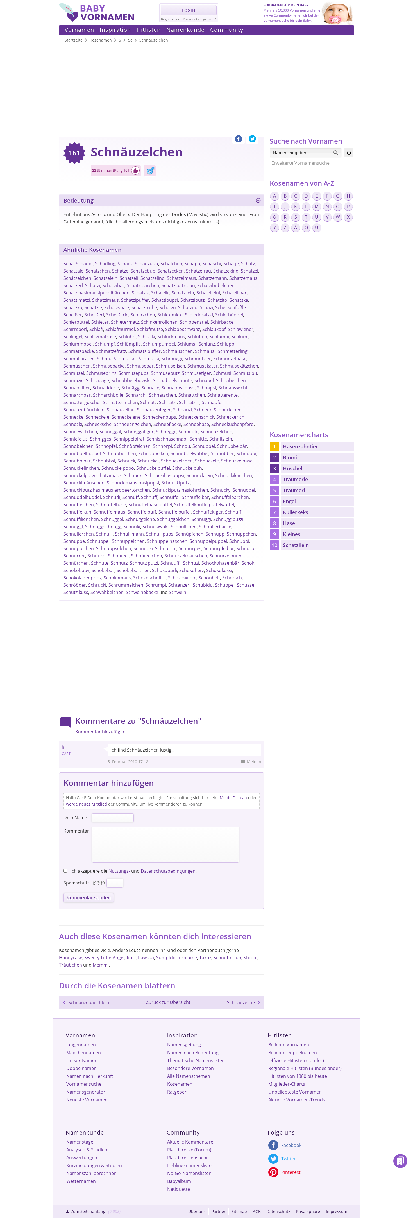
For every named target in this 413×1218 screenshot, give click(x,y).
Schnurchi (165, 548)
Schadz (125, 263)
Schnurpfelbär (219, 548)
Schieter (100, 322)
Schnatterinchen (120, 402)
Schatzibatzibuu (178, 285)
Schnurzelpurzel (227, 556)
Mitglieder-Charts (286, 1084)
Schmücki (149, 358)
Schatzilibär (234, 293)
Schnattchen (191, 395)
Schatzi (92, 285)
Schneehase (196, 424)
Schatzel (249, 271)
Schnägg (130, 388)
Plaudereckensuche (188, 1158)
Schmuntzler (197, 358)
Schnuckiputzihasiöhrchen (180, 490)
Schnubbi (246, 453)
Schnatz (148, 402)
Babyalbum (179, 1181)
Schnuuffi (170, 563)
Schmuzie (73, 380)
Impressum (336, 1211)
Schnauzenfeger (154, 410)
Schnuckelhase (237, 461)
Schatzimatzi (76, 300)
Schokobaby (76, 570)
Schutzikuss (75, 592)
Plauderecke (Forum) (189, 1150)
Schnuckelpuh (187, 468)
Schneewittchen (80, 431)
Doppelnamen (81, 1068)
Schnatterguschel (82, 402)
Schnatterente (222, 395)
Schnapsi (206, 388)
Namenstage (79, 1142)
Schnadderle (105, 388)
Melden (254, 761)
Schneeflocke (167, 424)
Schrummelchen (125, 585)
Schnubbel (203, 446)
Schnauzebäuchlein (84, 410)
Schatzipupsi (164, 300)
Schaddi (84, 263)
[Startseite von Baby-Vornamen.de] (96, 20)
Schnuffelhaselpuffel (150, 505)
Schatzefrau (198, 271)
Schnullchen (184, 526)
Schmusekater (202, 366)
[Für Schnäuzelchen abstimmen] (135, 170)
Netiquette (178, 1189)
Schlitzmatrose (100, 337)
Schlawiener (240, 329)
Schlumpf (105, 344)
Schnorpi (162, 446)
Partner (219, 1211)
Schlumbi (219, 337)
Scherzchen (143, 315)
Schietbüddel (229, 315)
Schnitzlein (220, 439)
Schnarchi (136, 395)
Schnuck (126, 461)
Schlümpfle (129, 344)
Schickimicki (170, 315)
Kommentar (76, 831)
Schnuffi (233, 512)
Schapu (192, 263)
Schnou (182, 446)
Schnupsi (143, 548)
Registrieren (170, 19)
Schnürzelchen (146, 556)
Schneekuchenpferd (232, 424)
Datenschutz (278, 1211)
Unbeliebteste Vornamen (295, 1092)
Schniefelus (75, 439)
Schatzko (72, 307)
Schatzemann (212, 278)
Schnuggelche (140, 519)
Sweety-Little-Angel (104, 957)
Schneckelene (126, 417)
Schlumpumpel (159, 344)
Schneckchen (228, 410)
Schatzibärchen (143, 285)
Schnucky (220, 490)
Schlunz (207, 344)
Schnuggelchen (173, 519)
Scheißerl (94, 315)
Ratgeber (177, 1092)
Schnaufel (212, 402)
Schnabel (204, 380)
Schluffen (197, 337)
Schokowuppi (182, 578)
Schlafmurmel (120, 329)
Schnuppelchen (128, 541)
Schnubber (222, 453)
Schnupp (215, 534)
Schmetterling (233, 351)
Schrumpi (156, 585)
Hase (289, 523)
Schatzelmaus (181, 278)
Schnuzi (191, 563)
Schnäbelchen (231, 380)
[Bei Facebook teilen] (238, 140)
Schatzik (140, 293)
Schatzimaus (105, 300)
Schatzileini (208, 293)
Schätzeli (129, 278)
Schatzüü (188, 307)
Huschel (292, 468)
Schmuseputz (165, 373)
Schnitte (198, 439)
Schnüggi (201, 519)
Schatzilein (183, 293)
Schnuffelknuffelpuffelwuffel (204, 505)
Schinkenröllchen (159, 322)
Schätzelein (105, 278)
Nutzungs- (119, 871)
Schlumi (240, 337)
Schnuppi (239, 541)
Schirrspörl (75, 329)
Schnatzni (189, 402)
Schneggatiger (138, 431)
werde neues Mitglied (86, 804)
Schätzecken (171, 271)
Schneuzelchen (216, 431)
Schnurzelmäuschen (185, 556)
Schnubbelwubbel (189, 453)
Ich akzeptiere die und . (133, 871)
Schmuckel (125, 358)
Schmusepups (134, 373)
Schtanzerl (179, 585)
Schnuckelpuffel (153, 468)
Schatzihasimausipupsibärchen (96, 293)
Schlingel (72, 337)
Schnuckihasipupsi (164, 475)
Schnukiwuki (155, 526)
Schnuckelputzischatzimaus (92, 475)
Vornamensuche (83, 1084)
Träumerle (295, 479)
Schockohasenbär (220, 563)
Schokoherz (191, 570)
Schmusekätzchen (239, 366)
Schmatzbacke (78, 351)
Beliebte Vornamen (288, 1045)
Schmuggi (171, 358)
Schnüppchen (241, 534)
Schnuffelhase (111, 505)
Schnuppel (98, 541)
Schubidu (203, 585)
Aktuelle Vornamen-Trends (296, 1100)
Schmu (104, 358)
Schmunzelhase (229, 358)
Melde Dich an (233, 797)
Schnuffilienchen (81, 519)
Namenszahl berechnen (91, 1173)
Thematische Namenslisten (196, 1060)
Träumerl (294, 490)
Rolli (131, 957)
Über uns (197, 1211)
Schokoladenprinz (82, 578)
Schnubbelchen (119, 453)
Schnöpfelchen (135, 446)
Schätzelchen (77, 278)
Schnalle (150, 388)
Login (189, 10)
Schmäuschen (178, 351)
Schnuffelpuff (142, 512)
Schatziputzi (193, 300)
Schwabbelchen (107, 592)
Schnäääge (97, 380)
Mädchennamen (83, 1052)
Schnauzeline (121, 410)
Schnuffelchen (78, 505)
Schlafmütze (150, 329)
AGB (257, 1211)
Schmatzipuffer (144, 351)
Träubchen (70, 965)
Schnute (99, 563)
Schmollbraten (79, 358)
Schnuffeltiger (208, 512)
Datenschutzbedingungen (168, 871)
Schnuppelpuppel (208, 541)
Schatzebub (143, 271)
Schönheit (209, 578)
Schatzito (217, 300)
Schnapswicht (233, 388)
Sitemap (239, 1211)
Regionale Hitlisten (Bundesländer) (305, 1068)
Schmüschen (77, 366)
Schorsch (232, 578)
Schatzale (73, 271)
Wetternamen (81, 1181)
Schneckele (97, 417)
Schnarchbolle (108, 395)
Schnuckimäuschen (84, 483)
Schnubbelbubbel (82, 453)
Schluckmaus (171, 337)
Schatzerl (73, 285)
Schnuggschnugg (103, 526)
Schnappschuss (178, 388)
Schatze (120, 271)
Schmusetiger (196, 373)
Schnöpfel (106, 446)
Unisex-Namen (81, 1060)
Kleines (291, 534)
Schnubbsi (104, 461)
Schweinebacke (142, 592)
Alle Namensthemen (188, 1076)
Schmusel (73, 373)
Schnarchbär (77, 395)
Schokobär (103, 570)
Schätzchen (98, 271)
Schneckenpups (159, 417)
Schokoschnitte (149, 578)
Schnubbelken (153, 453)
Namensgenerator (85, 1092)
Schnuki (132, 526)
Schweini (178, 592)
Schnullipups (159, 534)
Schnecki (72, 424)
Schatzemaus (243, 278)
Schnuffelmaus (109, 512)
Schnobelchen (78, 446)
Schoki (248, 563)
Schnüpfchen (189, 534)
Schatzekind (226, 271)
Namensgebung (184, 1045)
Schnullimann (129, 534)
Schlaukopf (214, 329)
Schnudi (111, 497)
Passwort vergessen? (199, 19)
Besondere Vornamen (190, 1068)
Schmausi (205, 351)
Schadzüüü (146, 263)
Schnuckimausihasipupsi (133, 483)
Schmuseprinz (101, 373)
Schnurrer (74, 556)
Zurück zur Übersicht (168, 1002)
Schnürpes (190, 548)
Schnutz (119, 563)
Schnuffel (170, 497)
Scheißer (72, 315)
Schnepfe (188, 431)
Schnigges (100, 439)
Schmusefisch (170, 366)
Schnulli (104, 534)
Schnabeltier (76, 388)
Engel (289, 501)
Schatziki (160, 293)
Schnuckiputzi (175, 483)
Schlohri (127, 337)
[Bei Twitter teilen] (252, 140)
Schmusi (222, 373)
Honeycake (70, 957)
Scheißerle (117, 315)
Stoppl (250, 957)
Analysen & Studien (86, 1150)
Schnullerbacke (215, 526)
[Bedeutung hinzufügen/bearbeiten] (258, 201)
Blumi (290, 457)
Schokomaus (117, 578)
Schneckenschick (196, 417)
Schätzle (93, 307)
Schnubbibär (77, 461)
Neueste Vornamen (87, 1100)
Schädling (105, 263)
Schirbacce (221, 322)
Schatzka (239, 300)
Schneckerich (230, 417)
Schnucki (133, 475)
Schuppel (225, 585)
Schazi (206, 307)
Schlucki (146, 337)
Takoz (205, 957)
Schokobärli (164, 570)
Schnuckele (207, 461)
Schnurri (96, 556)
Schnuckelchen (177, 461)
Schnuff (130, 497)
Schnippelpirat (129, 439)
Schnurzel (118, 556)
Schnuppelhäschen (167, 541)
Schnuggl (73, 526)
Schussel (246, 585)
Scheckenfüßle (230, 307)
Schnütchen (76, 563)
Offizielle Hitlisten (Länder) (296, 1060)
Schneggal (110, 431)
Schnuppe (74, 541)
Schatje (231, 263)
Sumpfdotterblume (176, 957)
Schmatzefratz (111, 351)
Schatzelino (152, 278)
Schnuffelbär (195, 497)
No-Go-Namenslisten (189, 1173)
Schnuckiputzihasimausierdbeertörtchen (106, 490)
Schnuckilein (200, 475)
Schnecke (73, 417)
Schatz (248, 263)
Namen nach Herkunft (89, 1076)
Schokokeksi (219, 570)
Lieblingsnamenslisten (190, 1165)
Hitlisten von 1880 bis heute (297, 1076)
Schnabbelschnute (172, 380)
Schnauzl (182, 410)
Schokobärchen (133, 570)
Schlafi (96, 329)
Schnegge (166, 431)
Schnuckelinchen (81, 468)
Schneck (203, 410)
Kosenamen (179, 1084)
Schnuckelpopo (117, 468)
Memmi (101, 965)
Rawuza (146, 957)
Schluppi (226, 344)
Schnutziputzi (144, 563)
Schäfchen (171, 263)
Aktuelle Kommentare (190, 1142)
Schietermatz (125, 322)
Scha (68, 263)
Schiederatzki (199, 315)
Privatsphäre (308, 1211)
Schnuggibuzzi (228, 519)
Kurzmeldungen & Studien (94, 1165)
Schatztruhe (144, 307)
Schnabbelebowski (131, 380)
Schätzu (167, 307)
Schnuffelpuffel (174, 512)
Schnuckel (148, 461)
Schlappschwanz (182, 329)
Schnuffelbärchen (230, 497)
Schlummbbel (78, 344)
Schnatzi (168, 402)
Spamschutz (76, 883)
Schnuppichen (78, 548)
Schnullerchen (78, 534)
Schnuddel (244, 490)
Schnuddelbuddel (82, 497)
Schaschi (212, 263)
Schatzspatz (116, 307)
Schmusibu (245, 373)
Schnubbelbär (232, 446)
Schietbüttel (76, 322)
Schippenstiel (194, 322)
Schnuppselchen (113, 548)
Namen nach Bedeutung (193, 1052)
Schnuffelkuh (77, 512)
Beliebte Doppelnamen (292, 1052)
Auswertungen (81, 1158)
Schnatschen (162, 395)
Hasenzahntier (300, 446)
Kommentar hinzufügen (100, 732)
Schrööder (74, 585)
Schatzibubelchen (216, 285)
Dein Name (75, 818)
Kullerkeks (295, 512)
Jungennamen (81, 1045)
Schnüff (149, 497)
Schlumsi (186, 344)
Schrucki (97, 585)
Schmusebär (140, 366)
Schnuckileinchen (233, 475)
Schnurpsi (247, 548)
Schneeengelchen (132, 424)
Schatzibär (113, 285)
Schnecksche (98, 424)
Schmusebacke (109, 366)
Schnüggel (112, 519)
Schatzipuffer (135, 300)
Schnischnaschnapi (167, 439)
